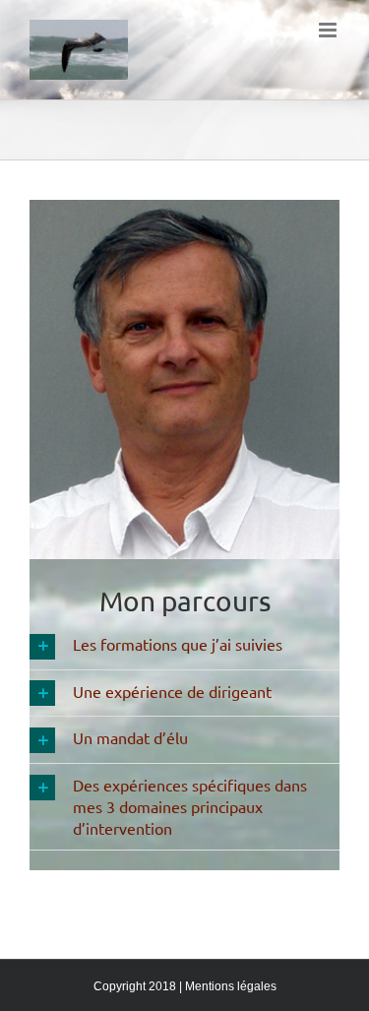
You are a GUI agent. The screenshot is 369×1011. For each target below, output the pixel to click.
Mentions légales (231, 986)
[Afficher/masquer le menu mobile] (329, 30)
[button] (184, 646)
